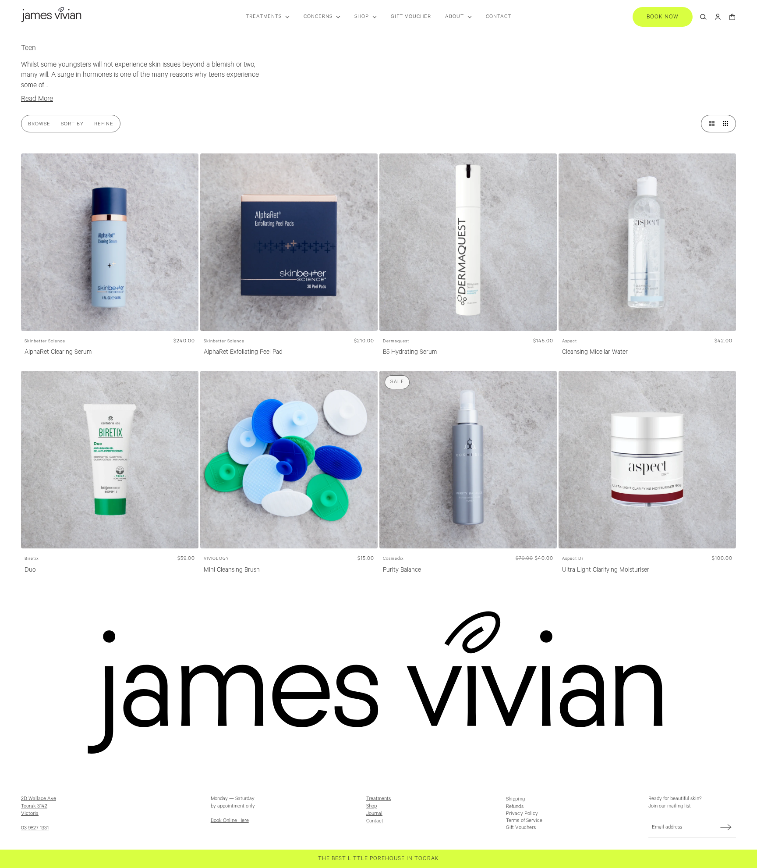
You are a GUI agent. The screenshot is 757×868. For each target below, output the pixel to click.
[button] (709, 123)
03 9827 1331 (35, 828)
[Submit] (726, 827)
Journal (374, 813)
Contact (374, 821)
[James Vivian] (51, 14)
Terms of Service (524, 820)
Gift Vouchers (521, 827)
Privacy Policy (522, 813)
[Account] (718, 17)
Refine (103, 124)
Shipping (515, 799)
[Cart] (732, 17)
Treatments (378, 798)
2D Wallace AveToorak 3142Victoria (38, 806)
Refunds (515, 806)
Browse (39, 124)
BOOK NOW (663, 17)
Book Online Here (230, 820)
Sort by (72, 124)
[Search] (703, 17)
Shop (371, 806)
